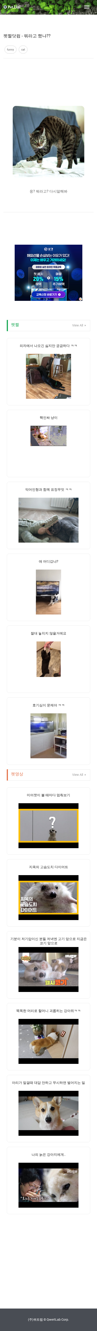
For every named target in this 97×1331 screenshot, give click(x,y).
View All (78, 325)
